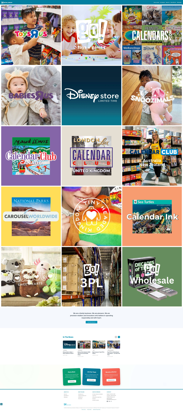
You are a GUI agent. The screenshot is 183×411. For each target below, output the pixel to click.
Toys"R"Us (94, 395)
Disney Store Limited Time (96, 397)
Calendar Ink (80, 397)
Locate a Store (72, 381)
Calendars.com (80, 394)
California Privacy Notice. (97, 409)
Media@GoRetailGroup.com (111, 399)
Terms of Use (84, 409)
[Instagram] (111, 401)
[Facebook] (109, 401)
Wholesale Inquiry (111, 380)
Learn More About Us (91, 322)
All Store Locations (95, 400)
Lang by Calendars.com (82, 395)
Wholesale (65, 397)
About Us (65, 394)
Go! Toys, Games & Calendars (97, 394)
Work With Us (66, 395)
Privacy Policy (89, 409)
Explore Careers (91, 380)
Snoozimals (80, 398)
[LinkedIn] (107, 401)
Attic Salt (93, 398)
